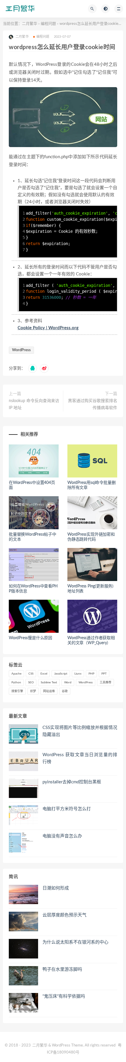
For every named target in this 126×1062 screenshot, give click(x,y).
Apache (16, 673)
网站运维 (49, 691)
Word (67, 682)
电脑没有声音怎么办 (62, 836)
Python (16, 682)
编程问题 (48, 24)
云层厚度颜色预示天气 (64, 915)
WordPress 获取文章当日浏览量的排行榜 (79, 758)
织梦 (33, 691)
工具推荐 (105, 682)
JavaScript (60, 673)
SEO (31, 682)
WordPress (21, 350)
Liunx (77, 673)
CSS (30, 673)
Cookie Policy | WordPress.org (48, 328)
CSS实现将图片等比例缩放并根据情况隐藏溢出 (79, 731)
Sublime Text (49, 682)
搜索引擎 (17, 691)
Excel (43, 673)
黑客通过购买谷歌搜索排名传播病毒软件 (92, 404)
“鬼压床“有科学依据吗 (63, 996)
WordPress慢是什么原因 (30, 638)
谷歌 (65, 691)
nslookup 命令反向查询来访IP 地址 (34, 404)
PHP (91, 673)
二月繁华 (29, 24)
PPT (104, 673)
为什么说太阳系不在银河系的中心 (75, 942)
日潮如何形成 (55, 888)
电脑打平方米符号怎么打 (66, 809)
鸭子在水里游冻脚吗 (62, 969)
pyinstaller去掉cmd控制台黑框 (71, 782)
